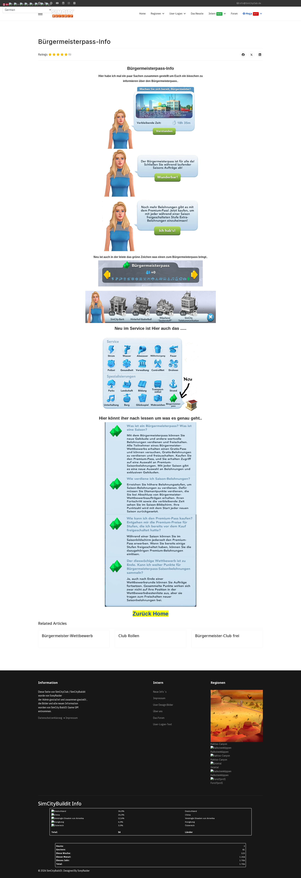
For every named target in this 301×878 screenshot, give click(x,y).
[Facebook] (243, 54)
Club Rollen (128, 635)
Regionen (156, 13)
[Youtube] (57, 3)
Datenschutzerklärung (50, 717)
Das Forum (158, 717)
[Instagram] (69, 3)
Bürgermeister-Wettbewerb (67, 635)
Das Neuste (197, 13)
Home (142, 13)
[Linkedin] (63, 3)
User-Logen (175, 13)
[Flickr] (74, 3)
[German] (17, 4)
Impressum (71, 717)
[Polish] (32, 4)
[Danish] (7, 4)
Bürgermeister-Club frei (217, 635)
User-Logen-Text (162, 724)
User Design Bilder (163, 704)
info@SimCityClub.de (250, 3)
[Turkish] (43, 4)
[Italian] (22, 4)
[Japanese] (27, 4)
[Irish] (49, 4)
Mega (251, 13)
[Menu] (40, 14)
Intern (215, 13)
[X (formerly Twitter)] (251, 54)
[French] (11, 4)
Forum (234, 13)
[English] (4, 4)
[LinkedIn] (260, 54)
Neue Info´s (160, 691)
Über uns (158, 711)
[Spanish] (38, 4)
